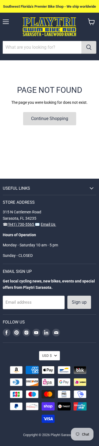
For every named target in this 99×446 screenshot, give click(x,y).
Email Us (48, 224)
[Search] (88, 47)
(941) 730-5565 (21, 224)
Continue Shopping (49, 118)
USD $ (47, 355)
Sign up (79, 302)
